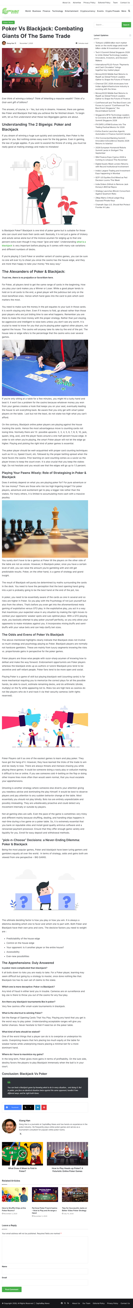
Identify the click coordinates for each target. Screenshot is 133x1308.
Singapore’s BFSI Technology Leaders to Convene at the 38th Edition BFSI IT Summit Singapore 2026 (112, 118)
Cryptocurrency (87, 11)
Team (115, 2)
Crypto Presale (112, 11)
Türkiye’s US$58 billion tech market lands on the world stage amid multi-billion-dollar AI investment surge (111, 45)
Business (36, 11)
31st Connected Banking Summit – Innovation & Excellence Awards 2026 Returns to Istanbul (112, 141)
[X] (20, 1133)
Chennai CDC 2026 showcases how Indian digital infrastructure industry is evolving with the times (112, 86)
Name (4, 1266)
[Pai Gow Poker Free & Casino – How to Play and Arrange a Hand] (45, 1196)
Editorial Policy (104, 2)
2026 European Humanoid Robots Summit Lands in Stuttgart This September (110, 150)
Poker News (8, 22)
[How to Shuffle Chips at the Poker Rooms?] (15, 1196)
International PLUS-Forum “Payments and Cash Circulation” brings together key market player (112, 67)
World (28, 11)
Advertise (77, 2)
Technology (57, 11)
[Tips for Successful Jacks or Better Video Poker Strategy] (75, 1196)
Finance (46, 11)
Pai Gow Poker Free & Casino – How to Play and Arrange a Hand (44, 1210)
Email (4, 1277)
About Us (66, 2)
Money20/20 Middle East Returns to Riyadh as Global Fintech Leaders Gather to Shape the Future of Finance (112, 77)
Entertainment (71, 11)
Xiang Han (10, 43)
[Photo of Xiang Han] (4, 43)
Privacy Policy (89, 2)
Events (100, 11)
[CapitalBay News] (10, 11)
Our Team (86, 1303)
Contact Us (125, 2)
